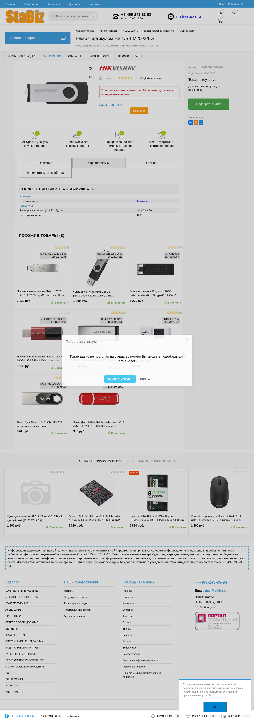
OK (215, 707)
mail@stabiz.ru (74, 715)
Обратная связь (22, 715)
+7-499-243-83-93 (50, 715)
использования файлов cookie (199, 692)
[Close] (187, 339)
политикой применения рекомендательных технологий (212, 688)
